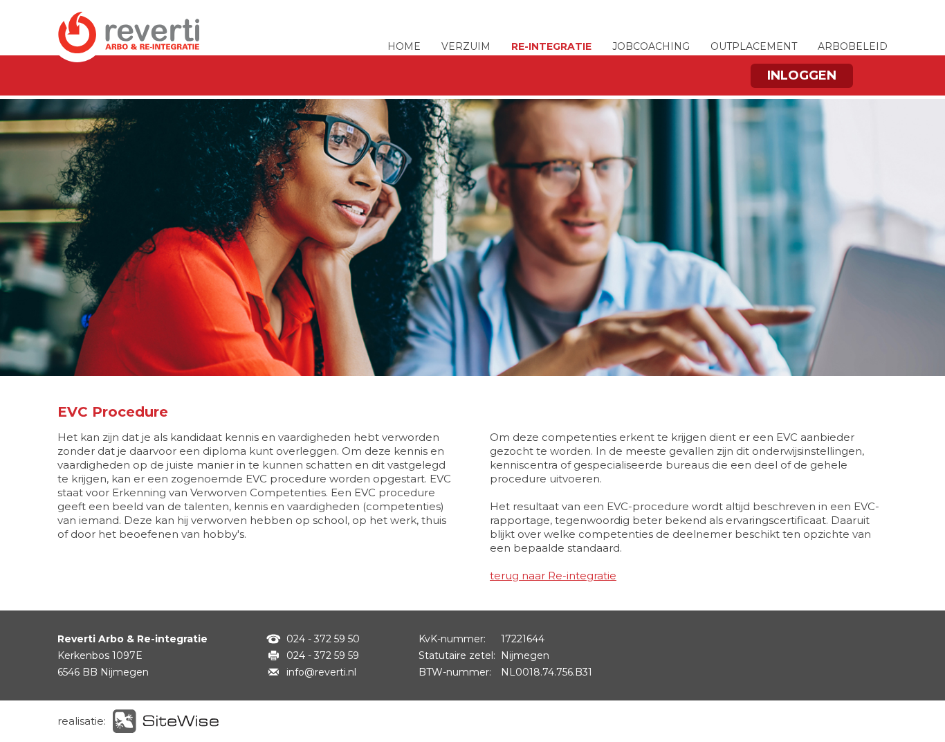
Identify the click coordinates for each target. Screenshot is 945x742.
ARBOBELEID (853, 46)
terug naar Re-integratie (553, 575)
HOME (404, 46)
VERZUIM (465, 46)
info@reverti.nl (321, 672)
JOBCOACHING (651, 46)
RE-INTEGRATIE (551, 46)
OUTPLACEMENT (753, 46)
